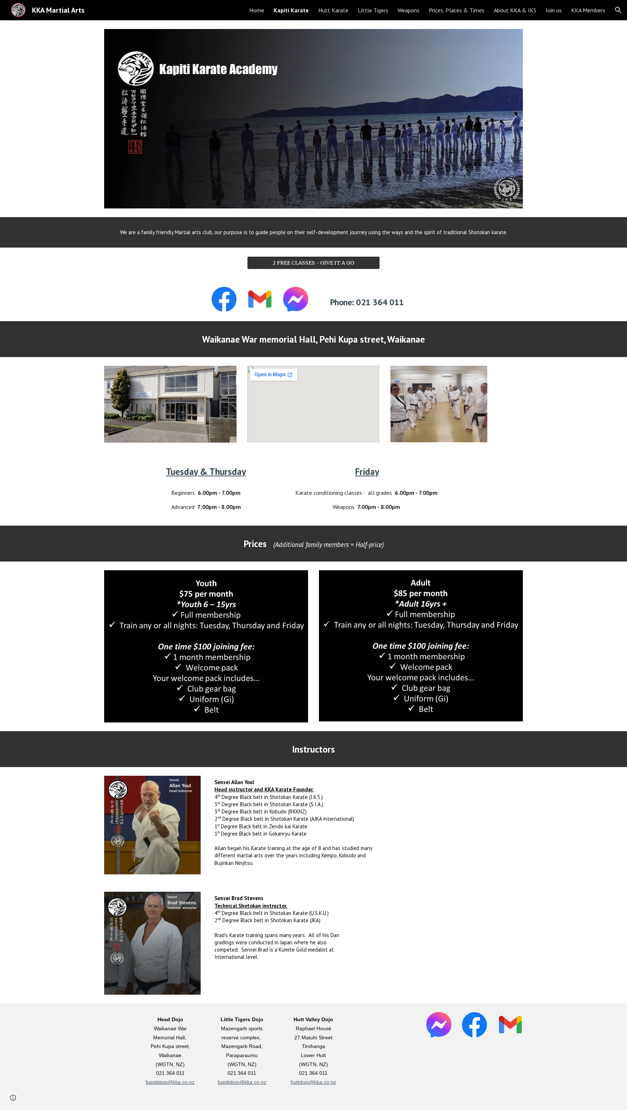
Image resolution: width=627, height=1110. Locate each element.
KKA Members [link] (588, 10)
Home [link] (256, 10)
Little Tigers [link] (373, 10)
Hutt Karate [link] (333, 10)
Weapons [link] (408, 10)
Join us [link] (554, 10)
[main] (313, 232)
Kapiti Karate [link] (291, 10)
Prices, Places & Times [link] (456, 10)
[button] (618, 10)
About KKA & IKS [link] (515, 10)
